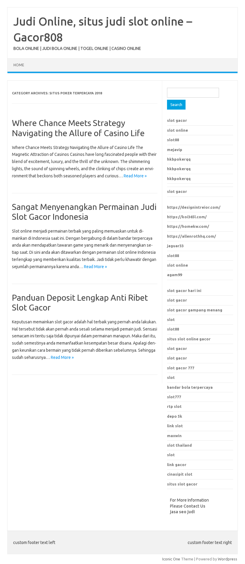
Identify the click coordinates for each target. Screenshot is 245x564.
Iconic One (171, 559)
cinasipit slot (179, 474)
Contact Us (194, 506)
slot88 (173, 140)
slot (171, 319)
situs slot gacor (182, 484)
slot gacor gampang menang (194, 310)
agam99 (174, 275)
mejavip (174, 149)
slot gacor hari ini (184, 290)
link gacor (176, 464)
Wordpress (227, 559)
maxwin (174, 436)
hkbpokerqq (179, 159)
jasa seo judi (182, 511)
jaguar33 (175, 246)
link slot (175, 426)
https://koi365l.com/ (187, 217)
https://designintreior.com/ (193, 207)
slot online (177, 130)
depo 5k (174, 416)
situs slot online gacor (189, 339)
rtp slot (174, 406)
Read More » (135, 175)
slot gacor (177, 120)
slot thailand (179, 445)
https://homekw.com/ (188, 226)
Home (18, 65)
